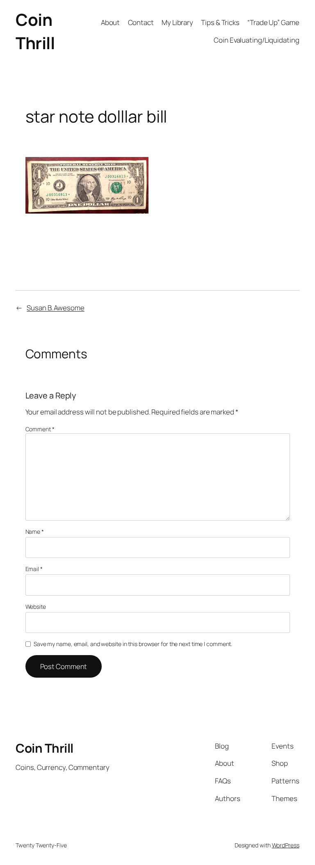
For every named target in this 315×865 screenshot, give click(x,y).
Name (34, 531)
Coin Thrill (35, 31)
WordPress (285, 845)
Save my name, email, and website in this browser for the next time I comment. (133, 644)
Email (34, 569)
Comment (40, 429)
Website (35, 606)
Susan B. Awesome (55, 307)
